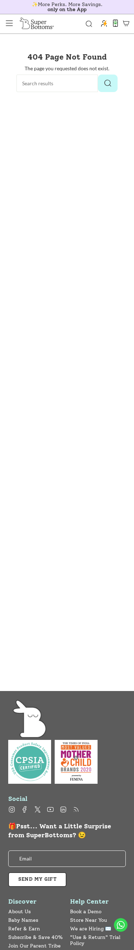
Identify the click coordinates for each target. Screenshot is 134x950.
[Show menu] (9, 23)
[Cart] (126, 23)
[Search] (108, 83)
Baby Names (23, 920)
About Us (19, 912)
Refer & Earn (24, 929)
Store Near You (88, 920)
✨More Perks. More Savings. (67, 7)
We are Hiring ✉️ (90, 929)
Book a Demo (85, 912)
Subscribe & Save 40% (35, 937)
